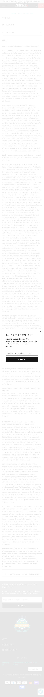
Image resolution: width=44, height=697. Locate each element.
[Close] (41, 331)
